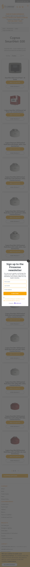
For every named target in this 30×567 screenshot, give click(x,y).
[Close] (28, 261)
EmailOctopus (18, 303)
